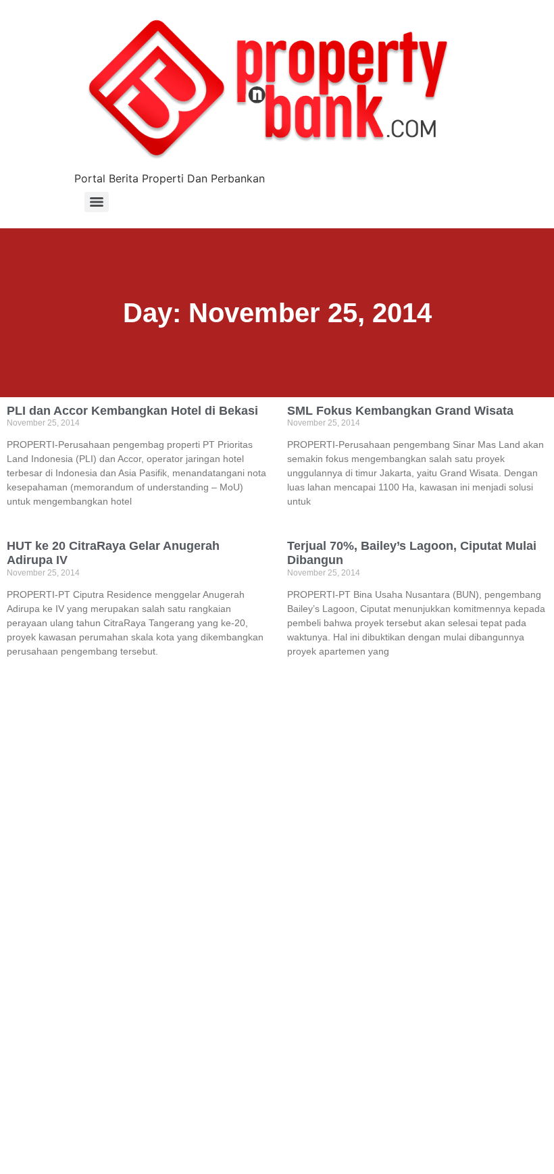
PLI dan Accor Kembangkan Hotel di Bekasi (132, 410)
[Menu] (96, 202)
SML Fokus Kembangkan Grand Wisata (400, 410)
